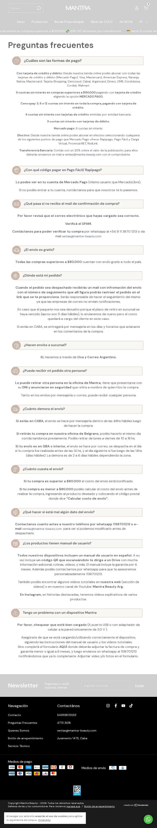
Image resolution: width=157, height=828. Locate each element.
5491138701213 (66, 715)
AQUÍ (63, 647)
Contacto (14, 715)
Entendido (44, 820)
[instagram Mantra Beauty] (108, 706)
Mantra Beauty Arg (108, 586)
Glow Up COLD (101, 22)
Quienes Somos (18, 730)
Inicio (21, 22)
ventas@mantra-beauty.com (83, 154)
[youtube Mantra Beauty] (123, 706)
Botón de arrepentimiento (25, 738)
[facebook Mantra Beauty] (116, 706)
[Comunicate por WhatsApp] (148, 819)
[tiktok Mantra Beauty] (131, 706)
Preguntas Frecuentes (22, 723)
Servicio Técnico (19, 746)
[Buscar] (38, 8)
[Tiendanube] (136, 805)
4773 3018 (64, 723)
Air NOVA (126, 22)
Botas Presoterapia (69, 22)
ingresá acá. (73, 806)
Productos (40, 22)
